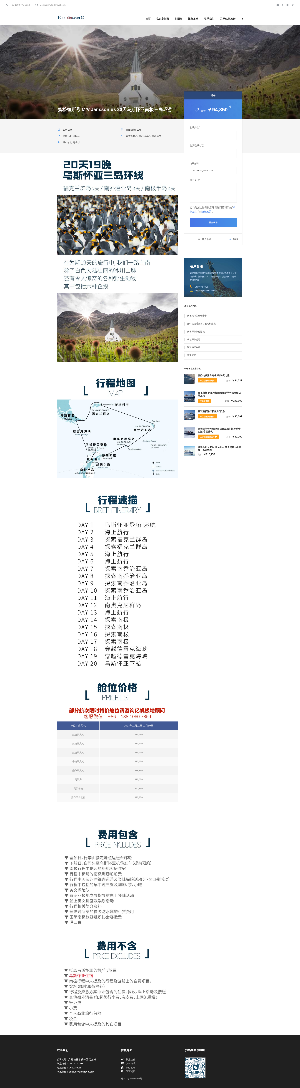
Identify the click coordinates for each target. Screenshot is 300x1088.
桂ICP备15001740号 (131, 1078)
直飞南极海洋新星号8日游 (211, 411)
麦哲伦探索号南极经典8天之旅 (214, 375)
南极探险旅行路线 (196, 331)
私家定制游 (162, 18)
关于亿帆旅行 (227, 18)
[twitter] (293, 5)
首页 (148, 18)
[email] (278, 5)
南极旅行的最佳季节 (197, 315)
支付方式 (130, 1063)
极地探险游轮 (193, 339)
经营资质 (130, 1071)
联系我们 (209, 18)
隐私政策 (206, 211)
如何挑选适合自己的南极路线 (201, 323)
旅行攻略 (193, 18)
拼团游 (179, 18)
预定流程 (191, 355)
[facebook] (282, 5)
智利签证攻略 (193, 347)
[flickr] (287, 5)
